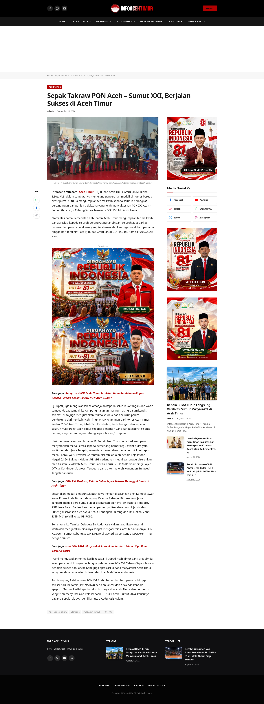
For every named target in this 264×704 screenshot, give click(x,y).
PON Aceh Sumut (91, 611)
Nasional (102, 21)
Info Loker (175, 21)
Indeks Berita (196, 21)
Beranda (104, 685)
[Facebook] (36, 208)
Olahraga (75, 611)
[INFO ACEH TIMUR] (132, 8)
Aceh (62, 21)
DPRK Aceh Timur (151, 21)
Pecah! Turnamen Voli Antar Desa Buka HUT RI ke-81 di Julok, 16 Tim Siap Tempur (201, 470)
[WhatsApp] (36, 200)
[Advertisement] (132, 49)
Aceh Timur (80, 21)
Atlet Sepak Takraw (58, 611)
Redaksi (139, 685)
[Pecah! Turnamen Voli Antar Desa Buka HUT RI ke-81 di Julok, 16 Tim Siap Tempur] (175, 468)
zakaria (50, 111)
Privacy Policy (156, 685)
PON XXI (108, 611)
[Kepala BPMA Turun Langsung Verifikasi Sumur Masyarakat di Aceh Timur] (192, 383)
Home (50, 75)
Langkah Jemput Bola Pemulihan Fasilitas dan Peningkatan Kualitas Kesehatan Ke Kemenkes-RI (201, 445)
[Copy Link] (36, 215)
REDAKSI (210, 8)
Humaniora (124, 21)
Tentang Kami (121, 685)
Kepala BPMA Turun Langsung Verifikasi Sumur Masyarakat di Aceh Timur (189, 409)
